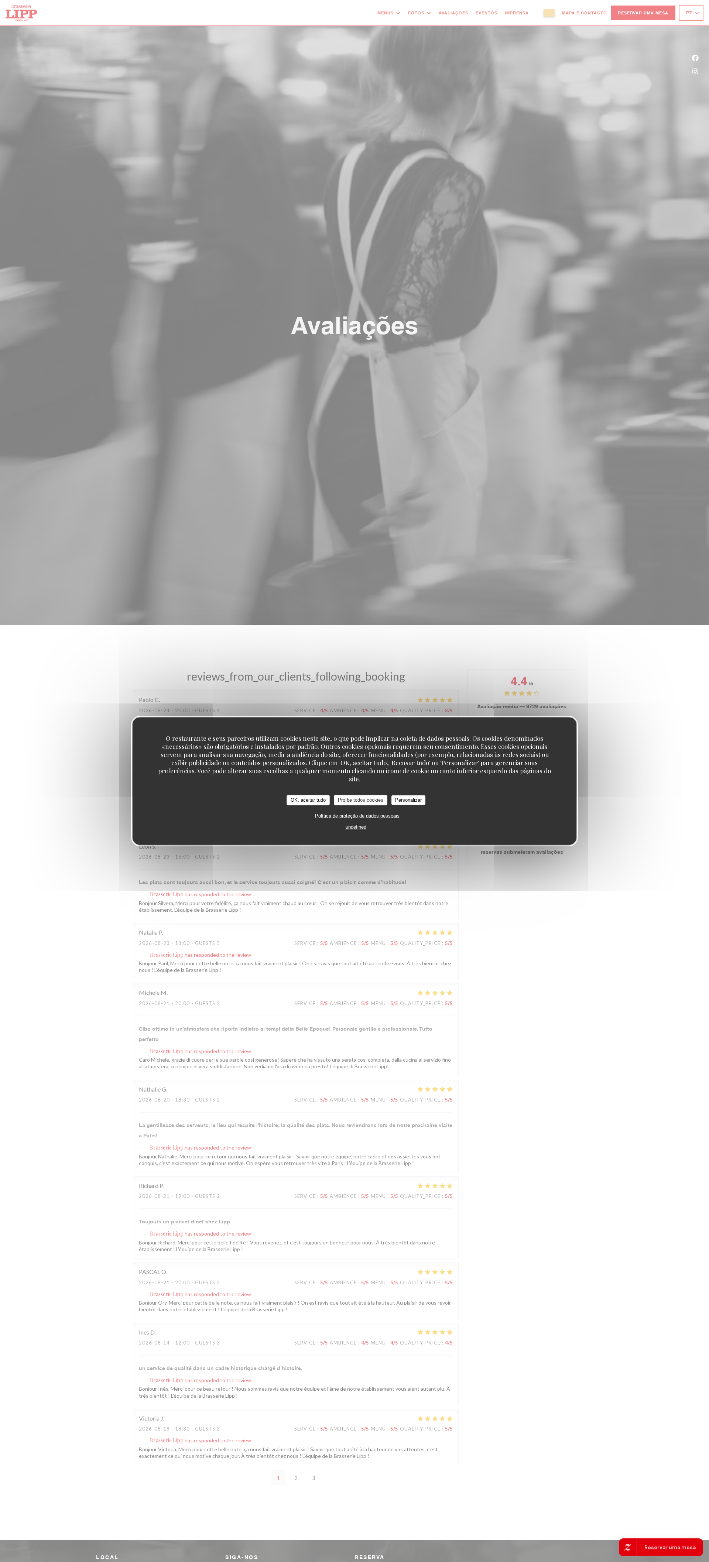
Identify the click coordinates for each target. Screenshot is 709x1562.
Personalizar (408, 800)
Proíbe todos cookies (360, 800)
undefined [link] (356, 826)
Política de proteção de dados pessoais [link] (357, 815)
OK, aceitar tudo (308, 800)
